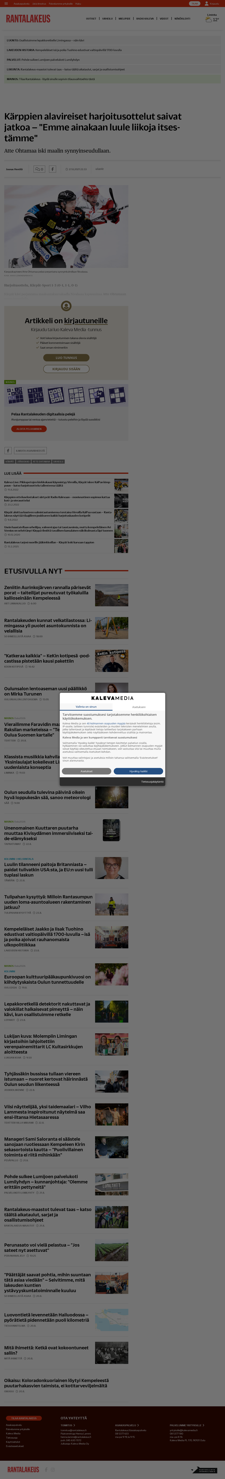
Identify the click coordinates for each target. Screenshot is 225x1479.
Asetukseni (139, 707)
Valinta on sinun (86, 706)
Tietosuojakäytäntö (152, 781)
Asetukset (86, 771)
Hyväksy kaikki (138, 771)
